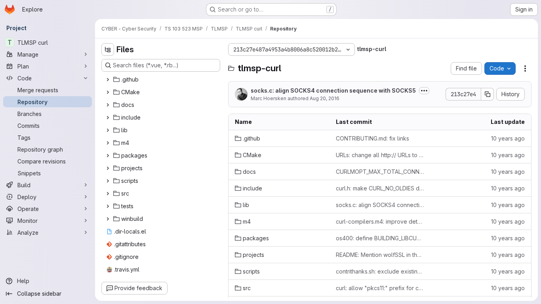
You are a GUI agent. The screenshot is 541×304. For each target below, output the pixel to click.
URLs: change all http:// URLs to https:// (380, 155)
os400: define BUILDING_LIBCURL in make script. (380, 238)
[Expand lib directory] (107, 130)
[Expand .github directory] (107, 79)
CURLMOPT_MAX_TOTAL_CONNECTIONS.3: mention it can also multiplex (380, 171)
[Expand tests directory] (107, 206)
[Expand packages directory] (107, 155)
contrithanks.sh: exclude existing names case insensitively (380, 271)
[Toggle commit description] (424, 90)
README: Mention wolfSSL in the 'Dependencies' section (380, 254)
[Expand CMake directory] (107, 92)
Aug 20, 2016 (324, 98)
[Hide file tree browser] (107, 49)
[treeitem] (161, 79)
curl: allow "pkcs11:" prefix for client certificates (380, 288)
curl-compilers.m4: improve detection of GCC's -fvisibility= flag (380, 221)
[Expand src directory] (107, 193)
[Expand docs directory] (107, 105)
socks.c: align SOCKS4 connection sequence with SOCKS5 (333, 90)
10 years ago (508, 138)
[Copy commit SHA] (487, 94)
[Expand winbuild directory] (107, 219)
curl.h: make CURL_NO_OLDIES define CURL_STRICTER (380, 188)
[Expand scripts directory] (107, 181)
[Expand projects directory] (107, 168)
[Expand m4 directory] (107, 143)
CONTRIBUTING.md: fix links (372, 138)
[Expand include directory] (107, 117)
